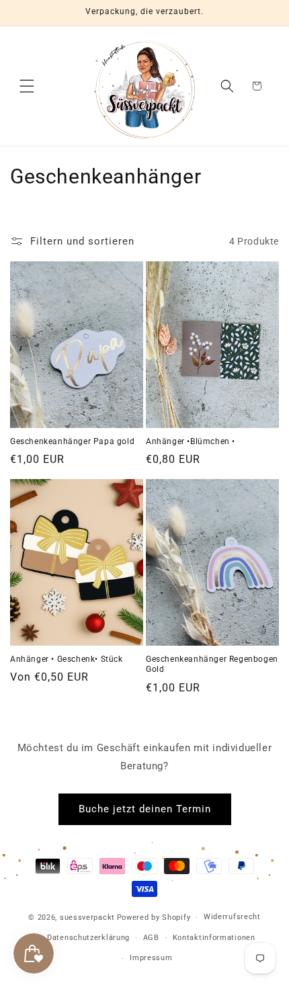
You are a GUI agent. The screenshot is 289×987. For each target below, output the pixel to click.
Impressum (151, 957)
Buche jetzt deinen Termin (145, 809)
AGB (151, 937)
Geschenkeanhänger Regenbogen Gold (212, 664)
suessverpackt (87, 917)
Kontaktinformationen (214, 937)
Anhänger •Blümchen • (190, 441)
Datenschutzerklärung (88, 937)
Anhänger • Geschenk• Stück (66, 659)
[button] (27, 86)
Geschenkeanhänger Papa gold (72, 441)
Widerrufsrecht (232, 916)
